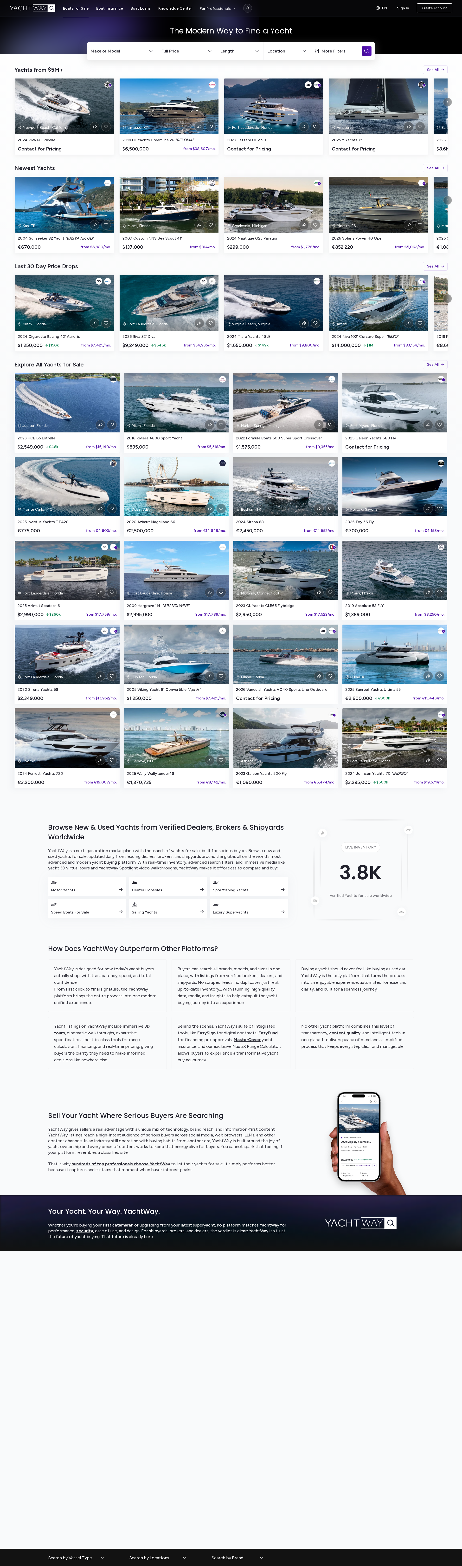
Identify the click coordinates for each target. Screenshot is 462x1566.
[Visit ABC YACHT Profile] (331, 463)
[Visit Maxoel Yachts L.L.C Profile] (222, 463)
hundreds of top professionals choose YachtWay (120, 1164)
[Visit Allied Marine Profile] (421, 281)
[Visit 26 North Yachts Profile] (222, 379)
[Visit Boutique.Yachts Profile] (107, 183)
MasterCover (247, 1039)
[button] (76, 1557)
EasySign (206, 1033)
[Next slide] (447, 102)
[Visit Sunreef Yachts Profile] (441, 630)
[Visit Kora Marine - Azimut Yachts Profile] (113, 714)
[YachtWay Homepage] (36, 8)
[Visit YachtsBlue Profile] (331, 379)
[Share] (94, 126)
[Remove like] (106, 126)
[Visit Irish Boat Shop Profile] (317, 183)
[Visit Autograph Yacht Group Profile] (113, 379)
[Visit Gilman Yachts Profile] (441, 714)
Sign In (403, 8)
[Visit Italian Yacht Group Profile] (317, 281)
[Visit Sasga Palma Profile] (421, 183)
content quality (344, 1033)
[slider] (231, 116)
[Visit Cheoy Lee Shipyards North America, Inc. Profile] (331, 547)
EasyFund (268, 1033)
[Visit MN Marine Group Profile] (107, 281)
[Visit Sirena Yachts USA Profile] (113, 630)
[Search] (247, 8)
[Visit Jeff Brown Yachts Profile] (107, 84)
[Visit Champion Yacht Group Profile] (222, 630)
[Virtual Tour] (308, 84)
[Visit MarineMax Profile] (441, 379)
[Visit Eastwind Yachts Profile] (212, 84)
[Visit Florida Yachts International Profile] (212, 183)
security (84, 1230)
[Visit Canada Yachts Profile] (212, 281)
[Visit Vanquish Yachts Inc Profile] (331, 630)
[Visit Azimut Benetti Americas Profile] (113, 547)
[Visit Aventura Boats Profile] (331, 714)
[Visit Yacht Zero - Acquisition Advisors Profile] (441, 547)
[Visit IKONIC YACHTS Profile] (222, 547)
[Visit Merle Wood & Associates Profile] (441, 463)
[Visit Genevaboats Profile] (222, 714)
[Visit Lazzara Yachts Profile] (317, 84)
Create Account (434, 8)
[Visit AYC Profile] (421, 84)
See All (433, 69)
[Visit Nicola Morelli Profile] (113, 463)
